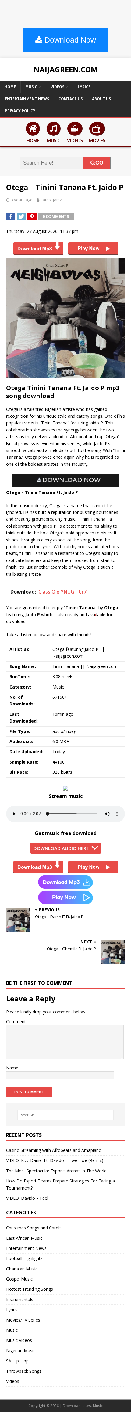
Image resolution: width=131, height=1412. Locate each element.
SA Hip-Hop (17, 1361)
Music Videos (19, 1340)
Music (31, 86)
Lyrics (84, 86)
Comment (16, 1021)
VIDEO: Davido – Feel (27, 1198)
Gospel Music (19, 1279)
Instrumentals (19, 1299)
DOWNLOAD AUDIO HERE (61, 848)
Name (12, 1068)
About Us (101, 98)
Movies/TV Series (23, 1320)
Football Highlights (24, 1258)
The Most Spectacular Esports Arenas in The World (56, 1171)
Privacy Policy (20, 110)
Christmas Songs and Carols (34, 1228)
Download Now (69, 40)
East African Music (24, 1238)
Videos (57, 86)
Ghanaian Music (21, 1269)
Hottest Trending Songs (29, 1289)
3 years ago (22, 200)
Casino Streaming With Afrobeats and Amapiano (53, 1150)
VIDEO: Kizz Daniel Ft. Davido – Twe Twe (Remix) (54, 1160)
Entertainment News (27, 98)
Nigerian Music (20, 1350)
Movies (97, 141)
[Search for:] (65, 1115)
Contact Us (70, 98)
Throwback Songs (23, 1371)
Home (10, 86)
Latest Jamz (51, 200)
